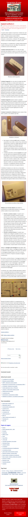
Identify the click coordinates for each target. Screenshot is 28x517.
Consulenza (4, 432)
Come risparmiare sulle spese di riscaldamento (14, 484)
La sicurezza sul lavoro (6, 450)
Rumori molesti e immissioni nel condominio (10, 455)
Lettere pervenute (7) (6, 413)
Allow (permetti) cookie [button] (20, 513)
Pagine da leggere (6, 425)
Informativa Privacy (6, 443)
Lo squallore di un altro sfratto (8, 379)
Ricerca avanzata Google (6, 358)
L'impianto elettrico (6, 444)
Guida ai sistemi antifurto (9, 335)
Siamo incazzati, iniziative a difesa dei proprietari (11, 456)
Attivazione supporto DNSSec (8, 381)
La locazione (4, 446)
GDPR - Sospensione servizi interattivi (9, 382)
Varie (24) (4, 420)
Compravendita (4, 472)
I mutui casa (4, 439)
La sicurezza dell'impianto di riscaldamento (10, 448)
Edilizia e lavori (5, 434)
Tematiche (4, 463)
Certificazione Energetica (18, 470)
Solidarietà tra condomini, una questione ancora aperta (12, 396)
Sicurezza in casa (5, 460)
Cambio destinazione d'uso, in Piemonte (10, 387)
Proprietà (10, 474)
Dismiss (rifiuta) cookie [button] (8, 513)
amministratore (4, 470)
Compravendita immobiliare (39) (8, 406)
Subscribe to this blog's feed (14, 363)
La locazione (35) (5, 412)
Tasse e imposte (15, 474)
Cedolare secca (12, 470)
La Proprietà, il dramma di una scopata (9, 386)
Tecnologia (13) (5, 419)
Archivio (3, 427)
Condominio (12, 472)
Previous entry (11, 349)
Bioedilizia (7, 470)
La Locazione (5, 474)
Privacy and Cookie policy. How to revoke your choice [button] (13, 508)
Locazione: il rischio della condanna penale (10, 389)
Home (2, 497)
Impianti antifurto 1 (5, 332)
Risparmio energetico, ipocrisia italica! (9, 453)
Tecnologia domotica (6, 462)
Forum (3, 436)
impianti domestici (23, 472)
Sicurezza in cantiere (6, 458)
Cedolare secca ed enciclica (7, 391)
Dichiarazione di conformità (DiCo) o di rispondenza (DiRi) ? (13, 384)
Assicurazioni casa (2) (6, 405)
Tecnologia (7, 29)
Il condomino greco (6, 393)
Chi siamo (4, 431)
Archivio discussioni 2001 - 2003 (8, 429)
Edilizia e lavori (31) (6, 410)
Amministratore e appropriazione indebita (10, 394)
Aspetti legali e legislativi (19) (8, 403)
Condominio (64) (5, 408)
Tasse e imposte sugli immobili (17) (9, 417)
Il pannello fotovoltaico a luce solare (9, 441)
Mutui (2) (4, 415)
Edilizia (19, 472)
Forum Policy (4, 438)
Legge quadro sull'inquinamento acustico (10, 451)
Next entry (18, 349)
